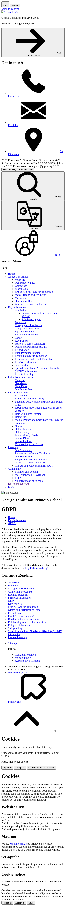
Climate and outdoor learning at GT (34, 465)
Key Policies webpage (36, 568)
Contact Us (21, 285)
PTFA (18, 477)
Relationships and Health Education (34, 358)
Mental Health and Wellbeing (30, 294)
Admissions (21, 310)
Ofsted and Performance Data (31, 346)
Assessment (21, 395)
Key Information (17, 307)
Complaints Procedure (27, 328)
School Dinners (23, 438)
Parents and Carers (18, 392)
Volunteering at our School (29, 444)
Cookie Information (25, 654)
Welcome (20, 279)
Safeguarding (22, 365)
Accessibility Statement (27, 660)
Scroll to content (10, 8)
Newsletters (21, 383)
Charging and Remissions (28, 325)
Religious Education (26, 362)
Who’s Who (21, 288)
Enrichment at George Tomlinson (32, 453)
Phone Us (13, 96)
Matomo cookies (19, 843)
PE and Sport (22, 349)
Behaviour (20, 322)
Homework (21, 416)
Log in (11, 487)
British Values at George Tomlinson (34, 291)
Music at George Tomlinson (30, 343)
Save (31, 903)
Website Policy (23, 657)
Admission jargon (31, 319)
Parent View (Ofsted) (26, 435)
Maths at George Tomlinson (30, 462)
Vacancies (20, 298)
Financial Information (26, 334)
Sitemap (12, 643)
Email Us (13, 125)
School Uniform (23, 441)
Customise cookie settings (41, 767)
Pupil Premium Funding (27, 352)
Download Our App (19, 483)
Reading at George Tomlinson (31, 355)
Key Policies (21, 340)
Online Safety (22, 432)
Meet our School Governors (30, 474)
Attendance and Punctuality (29, 398)
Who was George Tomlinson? (31, 304)
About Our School (18, 276)
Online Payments (24, 429)
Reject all (7, 767)
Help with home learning (28, 413)
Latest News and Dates (20, 377)
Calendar (20, 380)
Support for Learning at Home (31, 459)
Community (14, 468)
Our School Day (23, 301)
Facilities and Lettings (26, 471)
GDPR (18, 337)
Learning (13, 447)
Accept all (20, 767)
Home (11, 273)
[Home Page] (9, 11)
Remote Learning (24, 374)
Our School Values (25, 282)
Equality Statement (25, 331)
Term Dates (21, 386)
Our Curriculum (23, 450)
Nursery (19, 426)
